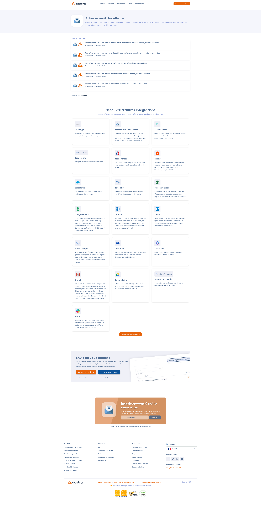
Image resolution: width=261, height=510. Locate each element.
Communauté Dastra (140, 464)
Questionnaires (69, 464)
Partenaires (102, 460)
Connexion (167, 4)
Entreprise (121, 4)
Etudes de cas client (105, 451)
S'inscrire (154, 417)
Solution (111, 4)
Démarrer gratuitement (109, 372)
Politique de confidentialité (124, 482)
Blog (148, 4)
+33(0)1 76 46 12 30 (173, 468)
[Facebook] (168, 459)
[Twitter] (173, 459)
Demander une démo (182, 4)
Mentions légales (104, 482)
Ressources (139, 4)
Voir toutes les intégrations (130, 334)
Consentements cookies (73, 460)
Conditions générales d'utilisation (150, 482)
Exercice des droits (71, 451)
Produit (102, 4)
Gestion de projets (71, 454)
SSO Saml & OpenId (71, 467)
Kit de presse (137, 457)
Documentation (138, 467)
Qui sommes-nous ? (139, 447)
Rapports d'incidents (71, 457)
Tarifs (130, 4)
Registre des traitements (73, 447)
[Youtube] (182, 459)
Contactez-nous (138, 451)
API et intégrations (70, 470)
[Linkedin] (177, 459)
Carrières (135, 460)
